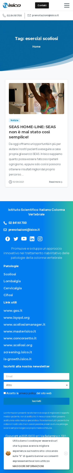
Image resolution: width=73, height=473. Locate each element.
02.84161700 (14, 15)
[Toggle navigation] (66, 5)
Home (36, 46)
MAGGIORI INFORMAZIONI (28, 466)
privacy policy (27, 393)
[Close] (66, 453)
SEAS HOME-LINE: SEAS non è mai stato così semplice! (32, 131)
